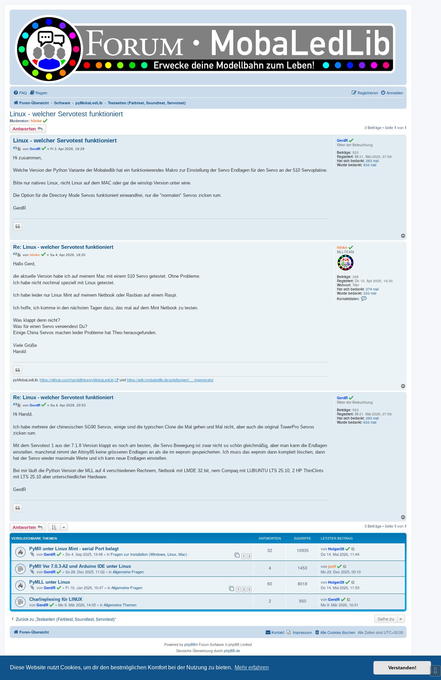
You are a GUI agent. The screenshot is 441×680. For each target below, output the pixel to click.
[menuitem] (20, 92)
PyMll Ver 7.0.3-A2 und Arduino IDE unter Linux (80, 566)
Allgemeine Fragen (128, 571)
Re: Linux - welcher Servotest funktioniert (63, 247)
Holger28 (336, 548)
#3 (15, 404)
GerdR (342, 140)
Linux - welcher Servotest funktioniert (66, 114)
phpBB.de (232, 650)
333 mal (369, 293)
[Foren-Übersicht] (208, 47)
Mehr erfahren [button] (252, 667)
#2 (15, 254)
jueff (332, 566)
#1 (15, 148)
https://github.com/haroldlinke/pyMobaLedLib (77, 379)
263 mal (372, 161)
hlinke (36, 120)
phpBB (189, 644)
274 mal (372, 289)
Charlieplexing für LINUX (55, 599)
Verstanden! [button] (402, 667)
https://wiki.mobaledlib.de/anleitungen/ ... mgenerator (170, 379)
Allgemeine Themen (120, 604)
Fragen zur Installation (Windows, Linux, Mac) (149, 554)
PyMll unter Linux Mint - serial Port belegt (74, 548)
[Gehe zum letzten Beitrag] (353, 548)
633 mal (369, 165)
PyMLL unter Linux (49, 582)
